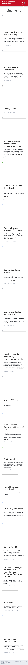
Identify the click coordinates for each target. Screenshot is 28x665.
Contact (2, 662)
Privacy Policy (8, 662)
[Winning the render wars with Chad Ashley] (14, 214)
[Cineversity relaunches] (14, 503)
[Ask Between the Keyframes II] (14, 57)
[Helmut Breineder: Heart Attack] (14, 479)
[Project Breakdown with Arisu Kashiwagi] (14, 22)
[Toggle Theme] (23, 3)
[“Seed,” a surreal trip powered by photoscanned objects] (14, 340)
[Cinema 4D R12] (14, 533)
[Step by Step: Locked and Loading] (14, 298)
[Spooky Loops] (14, 95)
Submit (6, 661)
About (2, 661)
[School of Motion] (14, 386)
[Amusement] (14, 594)
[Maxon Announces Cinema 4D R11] (14, 625)
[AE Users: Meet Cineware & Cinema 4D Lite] (14, 417)
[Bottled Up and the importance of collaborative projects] (14, 127)
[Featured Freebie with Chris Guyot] (14, 172)
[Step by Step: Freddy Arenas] (14, 256)
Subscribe (3, 663)
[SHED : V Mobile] (14, 451)
